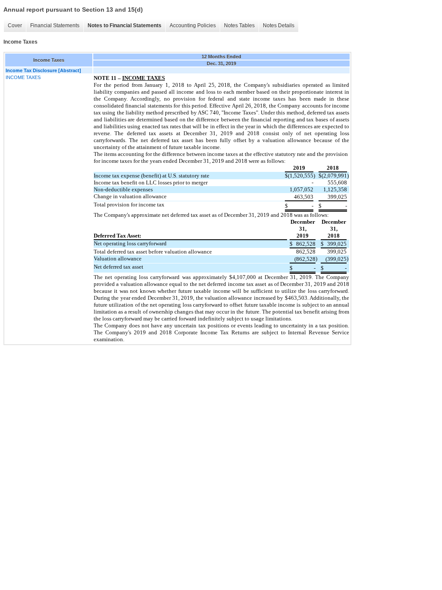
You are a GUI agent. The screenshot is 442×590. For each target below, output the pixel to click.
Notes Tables (239, 25)
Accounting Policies (193, 25)
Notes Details (278, 25)
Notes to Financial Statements (124, 25)
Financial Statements (54, 25)
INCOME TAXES (23, 77)
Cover (15, 25)
